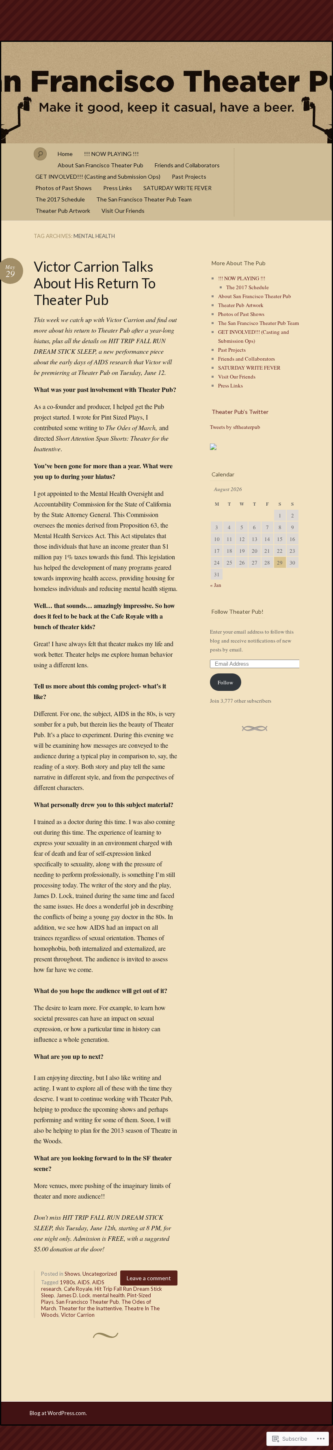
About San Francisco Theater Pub (100, 165)
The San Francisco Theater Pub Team (144, 199)
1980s (67, 1282)
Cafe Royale (78, 1289)
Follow (225, 682)
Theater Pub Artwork (62, 210)
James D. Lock (73, 1295)
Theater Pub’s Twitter (240, 411)
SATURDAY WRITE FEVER (177, 187)
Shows (72, 1273)
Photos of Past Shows (63, 187)
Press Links (117, 187)
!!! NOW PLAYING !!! (111, 153)
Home (65, 153)
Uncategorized (99, 1273)
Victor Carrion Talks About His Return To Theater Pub (95, 283)
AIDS (84, 1282)
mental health (109, 1295)
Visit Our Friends (123, 210)
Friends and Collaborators (187, 165)
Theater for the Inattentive (90, 1308)
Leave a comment (149, 1278)
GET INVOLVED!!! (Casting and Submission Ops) (97, 176)
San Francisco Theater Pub (166, 92)
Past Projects (189, 176)
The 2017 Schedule (60, 199)
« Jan (215, 585)
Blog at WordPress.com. (58, 1413)
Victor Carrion (78, 1314)
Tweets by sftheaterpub (235, 427)
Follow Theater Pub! (238, 611)
